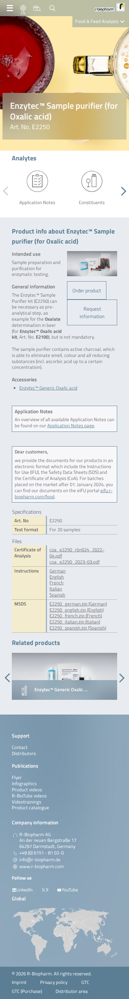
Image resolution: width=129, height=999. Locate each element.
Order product (86, 290)
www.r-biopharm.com (41, 866)
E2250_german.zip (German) (78, 603)
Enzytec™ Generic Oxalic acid (48, 388)
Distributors (24, 753)
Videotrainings (26, 801)
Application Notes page (70, 425)
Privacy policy (53, 982)
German (57, 570)
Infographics (24, 783)
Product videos (27, 789)
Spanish (57, 595)
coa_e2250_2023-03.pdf (74, 562)
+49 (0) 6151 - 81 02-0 (41, 853)
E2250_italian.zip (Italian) (74, 621)
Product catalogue (30, 807)
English (56, 577)
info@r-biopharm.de (40, 860)
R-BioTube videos (29, 795)
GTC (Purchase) (27, 991)
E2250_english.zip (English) (76, 610)
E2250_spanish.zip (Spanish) (77, 628)
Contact (20, 747)
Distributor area (72, 991)
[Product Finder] (37, 8)
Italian (55, 588)
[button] (121, 191)
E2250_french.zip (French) (75, 615)
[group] (64, 676)
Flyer (17, 777)
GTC (85, 982)
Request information (92, 312)
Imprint (19, 982)
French (56, 582)
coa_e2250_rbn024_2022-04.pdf (76, 552)
